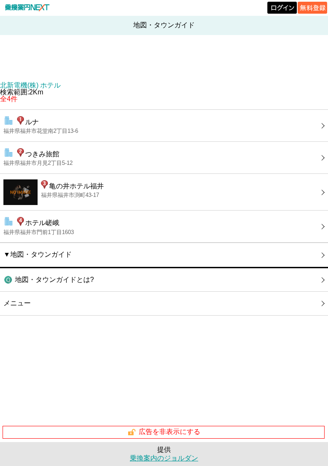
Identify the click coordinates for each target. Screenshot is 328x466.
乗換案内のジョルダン (164, 458)
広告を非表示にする (169, 431)
